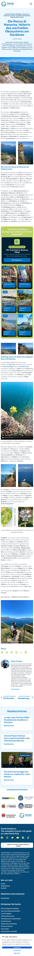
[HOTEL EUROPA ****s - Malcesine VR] (9, 325)
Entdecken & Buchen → (7, 309)
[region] (17, 945)
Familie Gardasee (10, 14)
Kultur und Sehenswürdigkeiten (20, 15)
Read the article (9, 725)
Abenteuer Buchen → (9, 285)
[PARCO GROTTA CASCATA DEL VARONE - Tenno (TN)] (24, 277)
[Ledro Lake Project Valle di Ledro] (24, 301)
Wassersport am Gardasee (9, 923)
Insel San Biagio (8, 366)
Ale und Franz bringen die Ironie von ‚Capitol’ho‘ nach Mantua (17, 774)
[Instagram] (7, 838)
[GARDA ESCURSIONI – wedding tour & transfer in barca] (9, 277)
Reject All (17, 953)
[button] (2, 652)
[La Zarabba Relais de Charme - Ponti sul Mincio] (9, 301)
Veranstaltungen (6, 921)
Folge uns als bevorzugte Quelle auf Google (18, 845)
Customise (17, 950)
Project (3, 883)
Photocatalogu (5, 886)
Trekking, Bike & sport (17, 17)
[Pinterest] (23, 838)
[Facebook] (2, 838)
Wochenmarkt (5, 898)
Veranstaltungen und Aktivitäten (11, 918)
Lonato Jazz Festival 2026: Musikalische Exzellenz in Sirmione (17, 720)
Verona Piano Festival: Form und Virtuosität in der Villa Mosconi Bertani (17, 738)
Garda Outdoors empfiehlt (9, 931)
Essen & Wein (5, 929)
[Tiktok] (28, 838)
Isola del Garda (24, 366)
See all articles (15, 689)
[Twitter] (12, 838)
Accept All (17, 947)
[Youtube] (18, 838)
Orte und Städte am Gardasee (10, 908)
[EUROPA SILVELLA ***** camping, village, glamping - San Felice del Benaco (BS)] (24, 325)
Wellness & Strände (7, 926)
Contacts (3, 888)
